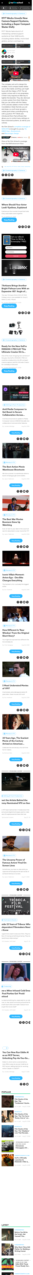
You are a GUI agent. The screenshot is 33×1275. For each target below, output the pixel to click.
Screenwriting (25, 8)
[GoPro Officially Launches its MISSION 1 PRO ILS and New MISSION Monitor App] (8, 1212)
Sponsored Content (7, 817)
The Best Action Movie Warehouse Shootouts (13, 468)
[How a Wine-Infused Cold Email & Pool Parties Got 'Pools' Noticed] (16, 972)
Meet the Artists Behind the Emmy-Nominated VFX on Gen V (15, 803)
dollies (22, 166)
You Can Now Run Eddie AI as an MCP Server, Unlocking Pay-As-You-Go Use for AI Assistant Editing (15, 1058)
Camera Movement (29, 166)
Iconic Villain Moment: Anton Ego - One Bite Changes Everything (13, 577)
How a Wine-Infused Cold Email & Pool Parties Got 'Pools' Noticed (15, 993)
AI (5, 8)
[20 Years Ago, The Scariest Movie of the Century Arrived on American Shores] (15, 722)
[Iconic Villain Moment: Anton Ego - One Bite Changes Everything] (15, 558)
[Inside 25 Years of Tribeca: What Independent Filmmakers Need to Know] (16, 905)
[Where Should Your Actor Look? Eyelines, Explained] (16, 187)
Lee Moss (7, 1124)
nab (5, 166)
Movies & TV (10, 462)
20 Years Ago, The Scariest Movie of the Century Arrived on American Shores (15, 742)
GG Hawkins (5, 941)
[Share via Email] (9, 56)
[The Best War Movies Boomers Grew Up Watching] (15, 503)
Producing (7, 986)
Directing (14, 8)
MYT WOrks (14, 166)
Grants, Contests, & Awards (16, 1108)
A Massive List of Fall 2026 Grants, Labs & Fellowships (15, 1113)
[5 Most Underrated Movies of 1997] (15, 669)
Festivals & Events (10, 920)
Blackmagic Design (12, 133)
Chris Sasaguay (8, 645)
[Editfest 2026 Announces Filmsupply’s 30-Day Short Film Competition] (8, 1198)
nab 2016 (9, 166)
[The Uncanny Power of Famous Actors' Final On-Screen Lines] (15, 843)
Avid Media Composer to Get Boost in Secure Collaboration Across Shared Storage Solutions (14, 413)
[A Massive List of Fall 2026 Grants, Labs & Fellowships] (15, 1096)
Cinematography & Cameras (15, 13)
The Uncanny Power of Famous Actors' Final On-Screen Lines (14, 862)
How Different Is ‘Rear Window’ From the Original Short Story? (15, 633)
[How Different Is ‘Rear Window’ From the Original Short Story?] (15, 614)
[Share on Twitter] (6, 56)
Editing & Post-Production (15, 405)
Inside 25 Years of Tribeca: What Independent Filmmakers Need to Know (15, 927)
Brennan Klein (8, 753)
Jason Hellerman (9, 479)
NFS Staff (12, 50)
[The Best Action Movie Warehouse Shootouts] (15, 450)
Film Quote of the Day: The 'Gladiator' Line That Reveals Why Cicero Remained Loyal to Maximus (22, 1186)
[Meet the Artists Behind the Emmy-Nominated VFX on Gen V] (16, 781)
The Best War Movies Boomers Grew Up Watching (12, 522)
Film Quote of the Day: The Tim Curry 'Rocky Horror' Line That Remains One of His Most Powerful (22, 1171)
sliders (19, 166)
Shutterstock (15, 131)
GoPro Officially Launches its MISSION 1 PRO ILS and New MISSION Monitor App (22, 1214)
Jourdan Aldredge (9, 302)
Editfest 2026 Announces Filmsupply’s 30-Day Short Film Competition (21, 1200)
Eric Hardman (8, 589)
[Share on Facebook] (3, 56)
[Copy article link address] (12, 56)
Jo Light (6, 216)
